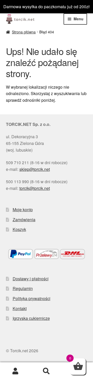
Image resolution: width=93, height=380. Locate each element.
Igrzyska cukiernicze (31, 318)
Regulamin (23, 288)
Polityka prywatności (31, 298)
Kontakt (20, 308)
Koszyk (19, 229)
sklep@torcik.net (34, 169)
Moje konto (23, 209)
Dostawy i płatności (31, 279)
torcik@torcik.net (34, 188)
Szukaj (46, 371)
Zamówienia (24, 220)
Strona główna (24, 31)
